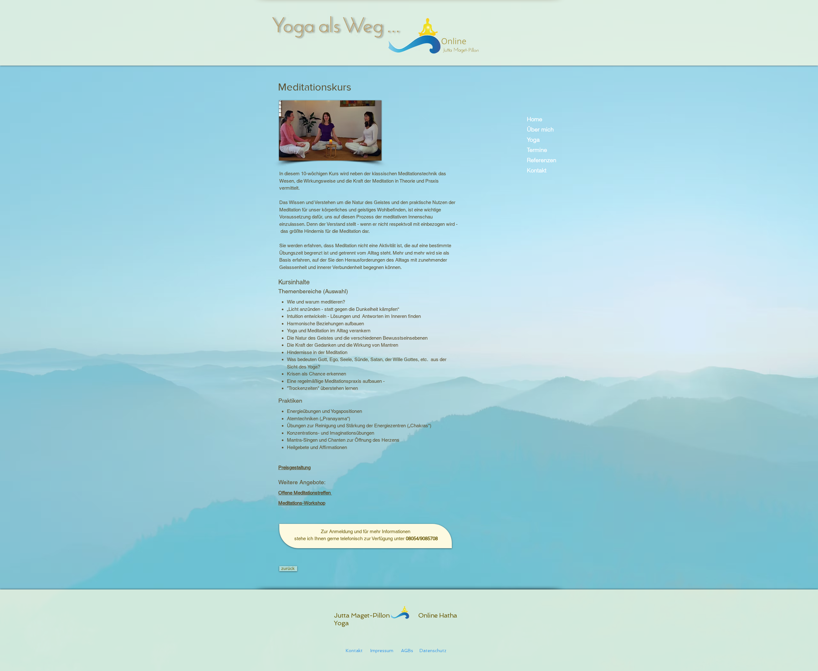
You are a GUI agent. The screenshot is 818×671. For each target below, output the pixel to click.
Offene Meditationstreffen (305, 492)
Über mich (540, 129)
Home (534, 119)
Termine (537, 150)
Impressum (381, 650)
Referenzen (541, 160)
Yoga (533, 139)
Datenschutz (431, 650)
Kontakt (536, 170)
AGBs (408, 650)
